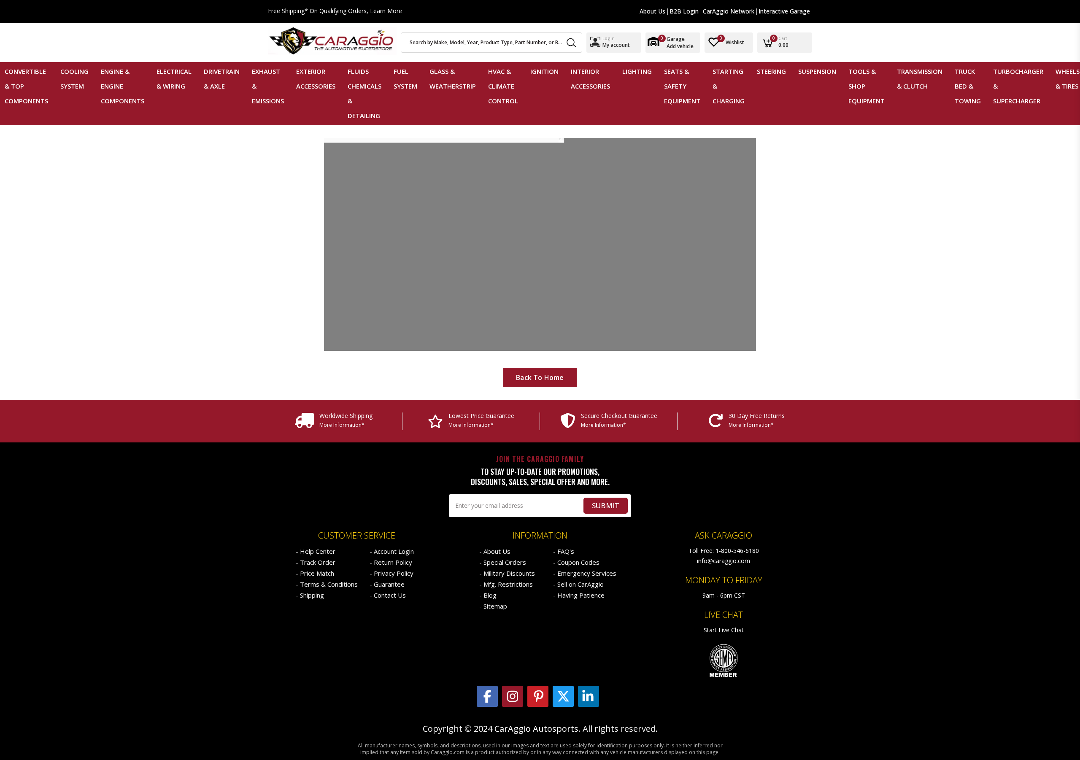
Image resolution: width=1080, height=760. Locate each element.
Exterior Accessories (315, 78)
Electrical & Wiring (174, 78)
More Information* (341, 425)
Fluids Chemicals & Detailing (364, 93)
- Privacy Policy (391, 573)
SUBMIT (605, 505)
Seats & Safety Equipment (682, 86)
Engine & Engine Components (122, 86)
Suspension (817, 71)
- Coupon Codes (576, 562)
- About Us (494, 551)
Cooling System (74, 78)
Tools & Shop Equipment (866, 86)
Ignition (544, 71)
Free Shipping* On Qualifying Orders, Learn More (335, 11)
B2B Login (684, 11)
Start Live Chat (724, 630)
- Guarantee (387, 584)
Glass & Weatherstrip (452, 78)
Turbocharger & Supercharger (1018, 86)
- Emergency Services (584, 573)
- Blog (488, 595)
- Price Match (315, 573)
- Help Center (315, 551)
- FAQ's (563, 551)
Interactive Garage (784, 11)
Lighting (637, 71)
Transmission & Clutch (919, 78)
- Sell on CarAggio (578, 584)
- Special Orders (502, 562)
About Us (652, 11)
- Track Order (315, 562)
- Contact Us (388, 595)
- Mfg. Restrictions (506, 584)
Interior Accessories (590, 78)
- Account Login (392, 551)
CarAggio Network (728, 11)
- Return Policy (391, 562)
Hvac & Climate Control (503, 86)
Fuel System (405, 78)
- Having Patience (579, 595)
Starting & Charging (729, 86)
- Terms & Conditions (327, 584)
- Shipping (310, 595)
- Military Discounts (507, 573)
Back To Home (540, 377)
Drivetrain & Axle (222, 78)
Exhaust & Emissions (268, 86)
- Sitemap (493, 606)
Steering (771, 71)
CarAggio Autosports (536, 729)
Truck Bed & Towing (968, 86)
